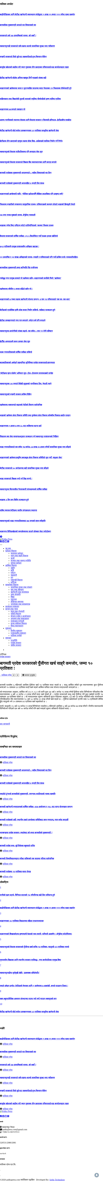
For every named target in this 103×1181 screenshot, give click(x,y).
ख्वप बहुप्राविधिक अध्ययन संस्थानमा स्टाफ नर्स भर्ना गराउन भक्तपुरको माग (28, 998)
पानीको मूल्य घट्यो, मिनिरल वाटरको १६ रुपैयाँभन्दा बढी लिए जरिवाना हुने (27, 895)
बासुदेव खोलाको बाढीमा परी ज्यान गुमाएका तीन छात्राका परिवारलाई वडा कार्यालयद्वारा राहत (34, 67)
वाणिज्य (13, 582)
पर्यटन (13, 572)
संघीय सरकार (16, 645)
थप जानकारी (5, 724)
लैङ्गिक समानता (17, 602)
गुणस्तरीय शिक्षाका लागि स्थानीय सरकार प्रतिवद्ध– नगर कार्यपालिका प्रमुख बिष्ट (30, 960)
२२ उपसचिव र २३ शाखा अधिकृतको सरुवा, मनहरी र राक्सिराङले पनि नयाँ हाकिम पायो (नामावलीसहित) (39, 257)
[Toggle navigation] (1, 544)
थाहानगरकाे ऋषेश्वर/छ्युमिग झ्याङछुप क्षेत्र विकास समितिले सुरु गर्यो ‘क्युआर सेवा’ (31, 457)
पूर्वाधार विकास (10, 551)
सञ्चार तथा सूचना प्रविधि (21, 560)
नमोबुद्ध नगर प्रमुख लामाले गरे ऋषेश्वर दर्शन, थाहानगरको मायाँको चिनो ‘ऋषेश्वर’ (30, 278)
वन (12, 577)
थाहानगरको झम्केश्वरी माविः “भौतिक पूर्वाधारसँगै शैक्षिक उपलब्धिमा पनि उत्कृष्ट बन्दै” (31, 194)
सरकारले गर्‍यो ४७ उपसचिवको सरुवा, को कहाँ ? (18, 35)
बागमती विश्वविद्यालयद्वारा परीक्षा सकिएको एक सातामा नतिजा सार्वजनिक (27, 858)
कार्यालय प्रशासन (12, 606)
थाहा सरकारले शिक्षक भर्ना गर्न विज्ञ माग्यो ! (16, 478)
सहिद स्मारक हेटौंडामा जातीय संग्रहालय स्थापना (18, 510)
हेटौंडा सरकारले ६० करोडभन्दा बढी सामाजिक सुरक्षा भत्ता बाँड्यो (24, 468)
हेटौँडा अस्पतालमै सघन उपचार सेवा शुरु (15, 341)
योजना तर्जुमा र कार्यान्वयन (21, 616)
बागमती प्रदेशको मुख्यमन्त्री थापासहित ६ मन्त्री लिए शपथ (22, 183)
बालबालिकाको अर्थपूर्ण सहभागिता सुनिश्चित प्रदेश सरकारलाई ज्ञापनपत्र (27, 362)
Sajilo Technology (57, 1180)
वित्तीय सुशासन (16, 631)
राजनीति (14, 640)
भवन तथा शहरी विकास (19, 556)
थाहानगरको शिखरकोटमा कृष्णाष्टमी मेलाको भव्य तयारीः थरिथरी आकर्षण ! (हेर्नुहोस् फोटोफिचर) (36, 934)
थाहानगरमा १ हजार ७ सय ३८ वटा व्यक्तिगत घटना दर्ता (20, 426)
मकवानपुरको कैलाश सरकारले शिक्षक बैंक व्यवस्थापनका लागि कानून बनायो (28, 162)
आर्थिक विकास (11, 565)
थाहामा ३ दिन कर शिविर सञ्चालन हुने (14, 500)
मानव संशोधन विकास (19, 623)
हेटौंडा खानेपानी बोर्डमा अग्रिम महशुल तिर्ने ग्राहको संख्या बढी (23, 78)
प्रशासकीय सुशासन (18, 633)
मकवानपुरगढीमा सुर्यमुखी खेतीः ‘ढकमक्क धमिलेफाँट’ (20, 973)
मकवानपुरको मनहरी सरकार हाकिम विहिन (15, 394)
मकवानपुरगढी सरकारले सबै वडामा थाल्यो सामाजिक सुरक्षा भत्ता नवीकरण (27, 46)
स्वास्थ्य (14, 599)
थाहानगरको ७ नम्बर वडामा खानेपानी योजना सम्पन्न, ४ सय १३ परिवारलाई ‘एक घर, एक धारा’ (35, 299)
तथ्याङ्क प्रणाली (17, 621)
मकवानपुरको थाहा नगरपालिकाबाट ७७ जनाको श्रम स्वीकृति (22, 521)
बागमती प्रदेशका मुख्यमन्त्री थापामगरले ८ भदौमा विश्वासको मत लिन (25, 173)
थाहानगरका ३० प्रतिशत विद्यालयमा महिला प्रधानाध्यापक (22, 921)
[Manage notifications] (97, 1175)
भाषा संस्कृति (16, 594)
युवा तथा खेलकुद (17, 589)
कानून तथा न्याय (11, 609)
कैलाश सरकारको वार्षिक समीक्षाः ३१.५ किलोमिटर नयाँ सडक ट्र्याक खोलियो (29, 236)
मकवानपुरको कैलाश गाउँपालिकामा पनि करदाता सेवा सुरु (21, 151)
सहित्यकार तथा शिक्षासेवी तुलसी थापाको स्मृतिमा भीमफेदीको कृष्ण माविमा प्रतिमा (30, 99)
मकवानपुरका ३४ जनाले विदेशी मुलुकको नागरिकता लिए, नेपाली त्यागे (25, 383)
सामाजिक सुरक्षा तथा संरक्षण (21, 587)
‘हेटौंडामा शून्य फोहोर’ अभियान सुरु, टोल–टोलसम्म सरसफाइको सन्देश (26, 373)
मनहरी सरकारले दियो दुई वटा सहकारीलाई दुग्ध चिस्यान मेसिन (23, 56)
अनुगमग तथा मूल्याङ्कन (20, 618)
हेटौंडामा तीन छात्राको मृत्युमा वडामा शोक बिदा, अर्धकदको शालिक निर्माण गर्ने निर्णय (31, 141)
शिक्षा (12, 597)
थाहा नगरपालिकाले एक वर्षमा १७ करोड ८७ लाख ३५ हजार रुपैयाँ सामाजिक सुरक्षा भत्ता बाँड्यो (35, 447)
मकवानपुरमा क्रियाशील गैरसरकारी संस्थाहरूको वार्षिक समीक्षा (23, 489)
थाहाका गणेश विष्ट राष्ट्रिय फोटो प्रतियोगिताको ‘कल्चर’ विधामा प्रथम (26, 225)
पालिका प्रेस (6, 675)
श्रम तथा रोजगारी (17, 611)
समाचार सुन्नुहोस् (29, 675)
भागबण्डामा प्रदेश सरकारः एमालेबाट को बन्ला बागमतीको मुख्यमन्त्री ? (26, 832)
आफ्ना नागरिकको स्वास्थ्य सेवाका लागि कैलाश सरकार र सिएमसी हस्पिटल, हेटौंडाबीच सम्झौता (35, 120)
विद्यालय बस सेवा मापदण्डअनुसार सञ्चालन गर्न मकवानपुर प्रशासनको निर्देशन (29, 436)
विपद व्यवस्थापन (17, 626)
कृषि (12, 570)
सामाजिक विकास (11, 585)
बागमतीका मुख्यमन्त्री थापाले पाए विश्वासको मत (18, 25)
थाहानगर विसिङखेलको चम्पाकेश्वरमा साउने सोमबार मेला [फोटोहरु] (25, 531)
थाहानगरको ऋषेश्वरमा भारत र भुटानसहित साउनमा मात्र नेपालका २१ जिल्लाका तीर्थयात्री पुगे (35, 88)
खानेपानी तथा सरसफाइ (20, 592)
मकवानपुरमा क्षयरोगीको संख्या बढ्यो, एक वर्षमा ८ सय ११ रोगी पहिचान (26, 331)
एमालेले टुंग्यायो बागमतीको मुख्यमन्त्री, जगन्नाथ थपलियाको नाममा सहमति (27, 794)
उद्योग (13, 568)
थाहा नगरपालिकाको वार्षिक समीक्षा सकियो (16, 352)
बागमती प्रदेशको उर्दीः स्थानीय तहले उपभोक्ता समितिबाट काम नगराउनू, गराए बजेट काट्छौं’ (34, 820)
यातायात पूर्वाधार (17, 553)
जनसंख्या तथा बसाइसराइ (20, 604)
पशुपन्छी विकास (17, 580)
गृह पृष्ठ (8, 548)
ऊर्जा (12, 558)
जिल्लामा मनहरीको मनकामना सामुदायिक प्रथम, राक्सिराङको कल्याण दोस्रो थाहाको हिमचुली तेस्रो (37, 204)
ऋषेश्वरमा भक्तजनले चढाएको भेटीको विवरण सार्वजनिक (21, 405)
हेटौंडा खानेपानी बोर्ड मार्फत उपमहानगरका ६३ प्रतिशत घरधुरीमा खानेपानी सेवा (29, 130)
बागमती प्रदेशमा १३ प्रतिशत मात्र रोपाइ (15, 871)
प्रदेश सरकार (16, 643)
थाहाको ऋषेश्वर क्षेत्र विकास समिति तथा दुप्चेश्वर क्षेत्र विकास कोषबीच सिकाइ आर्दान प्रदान (35, 415)
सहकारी (14, 575)
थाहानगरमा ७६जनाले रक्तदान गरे (12, 109)
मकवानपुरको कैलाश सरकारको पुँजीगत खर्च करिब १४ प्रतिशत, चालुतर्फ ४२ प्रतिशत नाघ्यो (34, 947)
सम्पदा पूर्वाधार (16, 563)
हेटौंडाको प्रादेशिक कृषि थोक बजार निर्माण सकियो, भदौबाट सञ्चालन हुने (27, 310)
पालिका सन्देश (16, 635)
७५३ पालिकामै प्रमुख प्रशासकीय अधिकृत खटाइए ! (19, 246)
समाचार (8, 638)
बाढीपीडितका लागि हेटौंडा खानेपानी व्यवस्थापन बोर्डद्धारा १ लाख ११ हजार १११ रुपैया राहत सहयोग (37, 14)
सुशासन (8, 628)
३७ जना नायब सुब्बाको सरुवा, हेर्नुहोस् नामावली (17, 215)
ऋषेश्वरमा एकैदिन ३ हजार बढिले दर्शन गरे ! (16, 289)
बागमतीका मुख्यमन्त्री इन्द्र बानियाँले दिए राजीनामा (19, 267)
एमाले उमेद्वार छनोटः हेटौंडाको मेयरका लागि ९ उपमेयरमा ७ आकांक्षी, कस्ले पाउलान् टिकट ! (34, 986)
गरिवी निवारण (16, 614)
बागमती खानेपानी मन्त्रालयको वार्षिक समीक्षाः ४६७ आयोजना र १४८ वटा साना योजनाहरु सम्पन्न (36, 807)
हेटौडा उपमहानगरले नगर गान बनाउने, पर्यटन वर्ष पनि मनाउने (22, 320)
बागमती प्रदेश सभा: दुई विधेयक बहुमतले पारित (17, 845)
